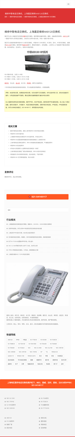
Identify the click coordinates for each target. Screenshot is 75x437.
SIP (41, 352)
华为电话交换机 (22, 360)
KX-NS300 (43, 340)
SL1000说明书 (11, 405)
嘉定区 (7, 83)
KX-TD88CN (11, 344)
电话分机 (25, 45)
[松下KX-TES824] (37, 284)
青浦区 (29, 83)
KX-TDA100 (21, 344)
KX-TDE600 (11, 348)
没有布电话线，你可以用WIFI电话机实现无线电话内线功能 (25, 228)
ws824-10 (11, 356)
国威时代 (39, 360)
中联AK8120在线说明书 (17, 145)
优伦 (52, 356)
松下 (16, 364)
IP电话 (25, 340)
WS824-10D (20, 356)
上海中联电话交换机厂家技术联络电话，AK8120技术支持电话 (27, 151)
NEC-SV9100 (22, 352)
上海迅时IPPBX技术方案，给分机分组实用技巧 (22, 233)
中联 (24, 36)
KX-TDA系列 (44, 398)
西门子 (55, 364)
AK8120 (65, 36)
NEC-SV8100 (59, 348)
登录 (19, 177)
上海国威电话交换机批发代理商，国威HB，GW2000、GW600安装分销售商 (30, 224)
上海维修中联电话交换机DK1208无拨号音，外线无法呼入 (26, 137)
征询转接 (43, 428)
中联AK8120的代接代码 (17, 134)
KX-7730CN (33, 340)
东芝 (40, 356)
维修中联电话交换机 (16, 17)
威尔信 (47, 360)
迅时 (62, 364)
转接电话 (43, 424)
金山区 (18, 83)
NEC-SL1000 (37, 348)
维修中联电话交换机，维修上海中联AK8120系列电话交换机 (27, 131)
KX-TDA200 (43, 344)
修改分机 (43, 418)
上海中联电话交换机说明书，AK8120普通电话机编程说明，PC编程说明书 (31, 142)
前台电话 (9, 428)
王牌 (22, 364)
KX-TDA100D (32, 344)
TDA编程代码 (45, 405)
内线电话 (60, 356)
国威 (31, 360)
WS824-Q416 (31, 356)
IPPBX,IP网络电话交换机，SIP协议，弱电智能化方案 (23, 250)
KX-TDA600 (53, 344)
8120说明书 (10, 421)
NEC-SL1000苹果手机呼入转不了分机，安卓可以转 (23, 246)
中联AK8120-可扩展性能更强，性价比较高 (22, 157)
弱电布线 (55, 360)
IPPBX (17, 340)
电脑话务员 (31, 364)
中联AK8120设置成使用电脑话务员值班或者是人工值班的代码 (27, 140)
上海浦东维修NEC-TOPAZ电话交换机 (19, 254)
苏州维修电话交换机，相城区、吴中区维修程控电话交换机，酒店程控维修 (30, 237)
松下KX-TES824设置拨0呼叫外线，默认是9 (21, 241)
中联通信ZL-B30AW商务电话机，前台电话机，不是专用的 (26, 154)
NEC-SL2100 (48, 348)
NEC (29, 348)
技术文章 (63, 360)
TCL (47, 352)
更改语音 (43, 421)
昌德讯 (10, 364)
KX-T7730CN (45, 408)
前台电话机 (11, 360)
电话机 (48, 364)
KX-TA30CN (53, 340)
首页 (6, 17)
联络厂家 (9, 424)
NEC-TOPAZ (33, 352)
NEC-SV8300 (11, 352)
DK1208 (8, 45)
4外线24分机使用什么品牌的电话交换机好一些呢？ (24, 148)
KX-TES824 (21, 348)
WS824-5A (55, 352)
